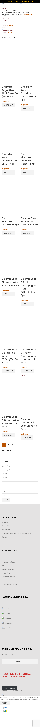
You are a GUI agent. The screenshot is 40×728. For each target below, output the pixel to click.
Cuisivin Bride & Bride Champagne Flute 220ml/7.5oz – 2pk (29, 287)
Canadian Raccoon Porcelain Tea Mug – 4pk (10, 158)
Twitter (7, 613)
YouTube (8, 628)
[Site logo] (11, 5)
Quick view (10, 82)
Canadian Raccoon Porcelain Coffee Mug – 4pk (29, 93)
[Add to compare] (4, 82)
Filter (6, 500)
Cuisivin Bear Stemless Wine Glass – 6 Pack (10, 282)
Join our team (6, 529)
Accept (5, 703)
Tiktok (7, 633)
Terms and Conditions (9, 576)
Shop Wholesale (9, 688)
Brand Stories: (6, 533)
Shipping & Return (8, 569)
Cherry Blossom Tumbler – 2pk (10, 221)
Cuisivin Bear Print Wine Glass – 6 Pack (29, 221)
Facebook (8, 608)
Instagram (8, 623)
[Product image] (11, 71)
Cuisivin (4, 466)
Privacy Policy (6, 573)
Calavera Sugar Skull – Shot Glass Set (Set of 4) (10, 91)
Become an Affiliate (8, 562)
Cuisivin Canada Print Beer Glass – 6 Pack (29, 424)
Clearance (5, 537)
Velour (4, 473)
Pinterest (8, 618)
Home (4, 37)
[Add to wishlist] (15, 82)
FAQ (3, 565)
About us (5, 522)
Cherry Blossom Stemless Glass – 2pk (28, 158)
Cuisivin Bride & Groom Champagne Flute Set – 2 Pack (28, 356)
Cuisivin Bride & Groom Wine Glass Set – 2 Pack (10, 421)
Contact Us (5, 526)
